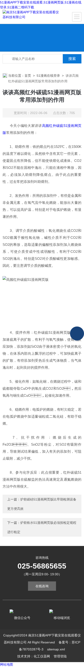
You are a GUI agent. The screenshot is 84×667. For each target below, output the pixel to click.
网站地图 (6, 664)
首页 (27, 75)
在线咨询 (42, 586)
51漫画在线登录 (48, 75)
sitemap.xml (56, 649)
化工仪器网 (42, 656)
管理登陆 (60, 656)
